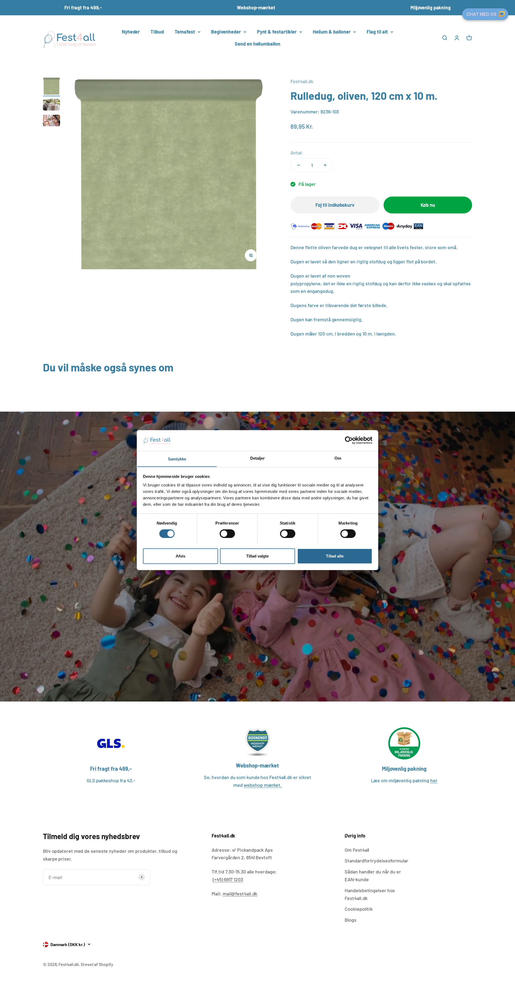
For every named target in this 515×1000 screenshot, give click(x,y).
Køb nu (428, 205)
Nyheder (131, 32)
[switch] (227, 533)
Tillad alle (335, 555)
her (433, 780)
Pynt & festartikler (277, 32)
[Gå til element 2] (51, 105)
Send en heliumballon (257, 44)
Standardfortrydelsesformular (376, 861)
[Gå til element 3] (51, 121)
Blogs (350, 920)
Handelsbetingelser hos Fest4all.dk (370, 894)
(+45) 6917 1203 (228, 879)
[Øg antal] (325, 165)
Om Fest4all (357, 850)
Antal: (296, 153)
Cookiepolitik (359, 909)
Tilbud (157, 32)
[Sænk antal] (298, 165)
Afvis (180, 555)
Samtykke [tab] (177, 458)
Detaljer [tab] (257, 458)
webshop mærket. (263, 785)
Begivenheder (226, 32)
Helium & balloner (332, 32)
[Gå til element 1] (51, 87)
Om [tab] (337, 458)
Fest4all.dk (301, 81)
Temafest (185, 32)
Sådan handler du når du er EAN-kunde (373, 875)
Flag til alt (377, 32)
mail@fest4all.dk (240, 893)
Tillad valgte (257, 555)
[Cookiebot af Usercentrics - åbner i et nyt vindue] (348, 440)
